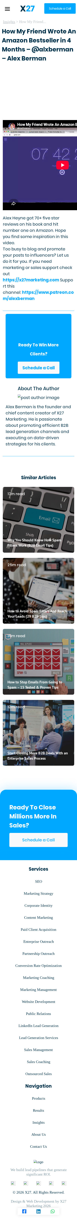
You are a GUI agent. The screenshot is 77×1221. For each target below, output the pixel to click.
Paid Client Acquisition (38, 929)
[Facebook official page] (13, 1183)
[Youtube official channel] (64, 1183)
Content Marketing (38, 917)
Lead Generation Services (38, 1038)
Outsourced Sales (38, 1074)
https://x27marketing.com (31, 280)
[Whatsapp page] (53, 1211)
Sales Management (38, 1050)
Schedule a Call (38, 368)
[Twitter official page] (38, 1183)
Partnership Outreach (38, 953)
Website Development (38, 1002)
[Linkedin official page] (26, 1183)
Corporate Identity (38, 905)
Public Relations (38, 1014)
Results (38, 1110)
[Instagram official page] (51, 1183)
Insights (9, 22)
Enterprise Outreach (38, 941)
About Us (38, 1134)
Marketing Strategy (38, 893)
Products (38, 1098)
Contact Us (38, 1146)
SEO (38, 881)
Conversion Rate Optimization (38, 965)
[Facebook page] (24, 1211)
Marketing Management (38, 990)
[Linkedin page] (38, 1211)
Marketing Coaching (38, 977)
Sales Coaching (38, 1062)
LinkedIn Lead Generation (38, 1026)
